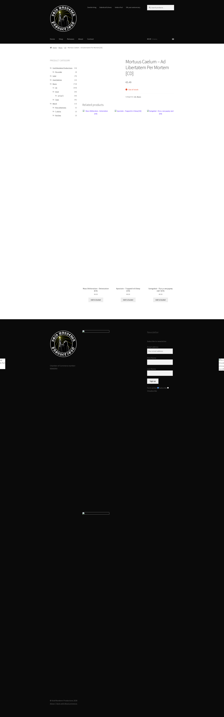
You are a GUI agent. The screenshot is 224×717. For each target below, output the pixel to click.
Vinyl (57, 92)
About (80, 39)
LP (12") (61, 96)
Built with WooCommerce (66, 703)
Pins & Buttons (60, 108)
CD (65, 48)
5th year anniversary (133, 7)
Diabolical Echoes (106, 7)
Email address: (153, 347)
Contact (90, 39)
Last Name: (151, 369)
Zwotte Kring (91, 7)
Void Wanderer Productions (62, 68)
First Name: (151, 358)
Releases (70, 39)
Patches (58, 115)
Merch (55, 104)
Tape (57, 100)
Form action (152, 388)
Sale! (54, 76)
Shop (61, 39)
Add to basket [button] (96, 300)
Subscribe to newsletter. (156, 341)
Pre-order (58, 72)
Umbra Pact (119, 7)
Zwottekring (57, 80)
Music (61, 48)
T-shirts (58, 111)
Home (52, 39)
